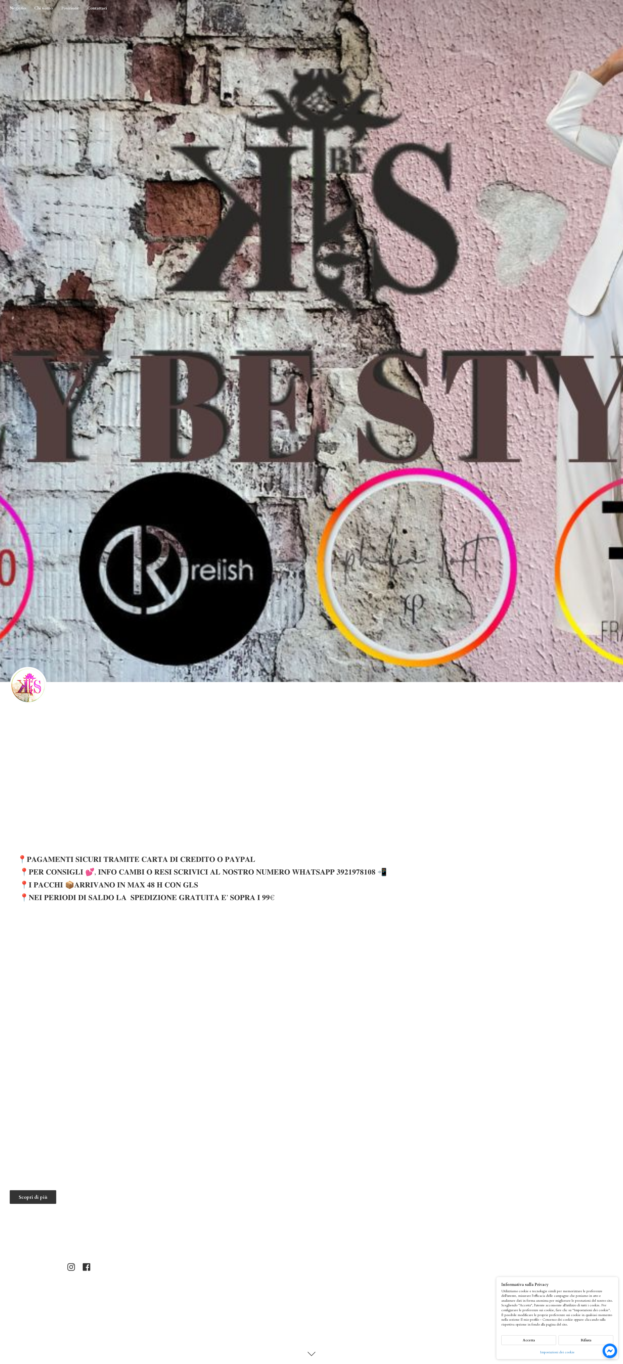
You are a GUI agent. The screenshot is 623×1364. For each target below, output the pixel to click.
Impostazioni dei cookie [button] (557, 1352)
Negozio (18, 8)
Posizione (70, 8)
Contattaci (97, 8)
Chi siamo (43, 8)
